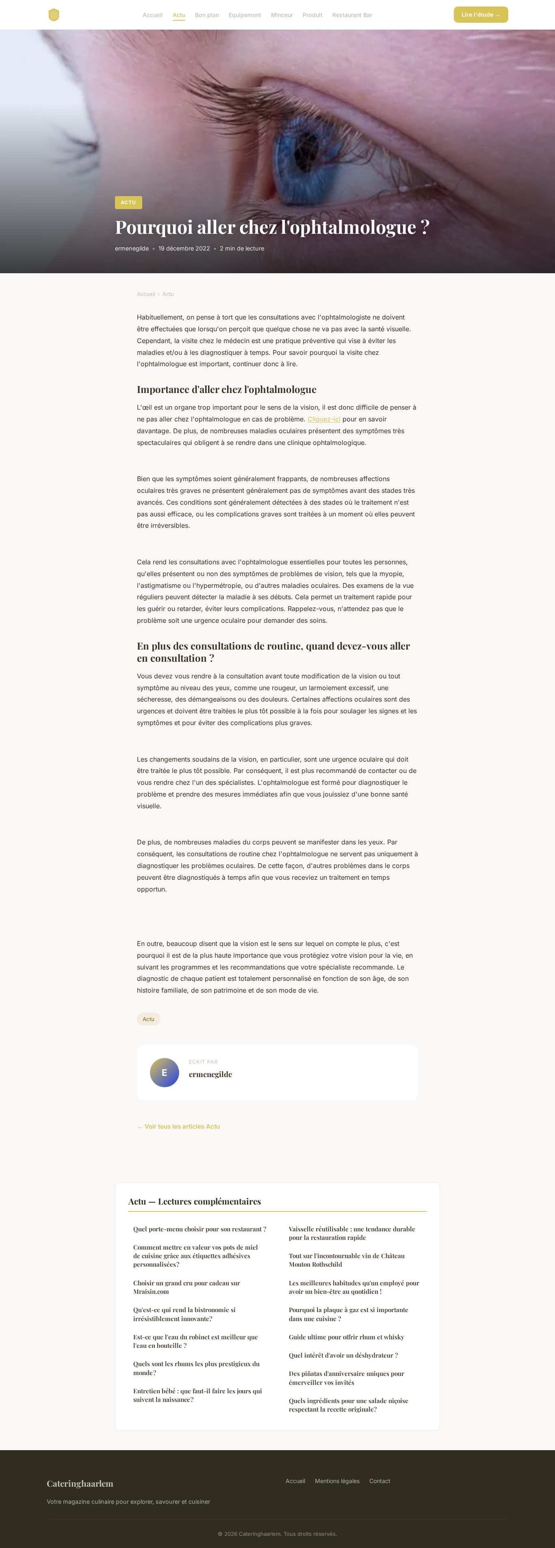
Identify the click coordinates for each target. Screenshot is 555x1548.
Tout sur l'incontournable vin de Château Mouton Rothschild (347, 1260)
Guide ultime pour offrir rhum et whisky (346, 1337)
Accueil (153, 14)
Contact (379, 1480)
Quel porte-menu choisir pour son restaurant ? (199, 1229)
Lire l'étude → (481, 14)
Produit (313, 14)
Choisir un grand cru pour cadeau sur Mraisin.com (186, 1287)
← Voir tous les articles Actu (178, 1126)
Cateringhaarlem (80, 1483)
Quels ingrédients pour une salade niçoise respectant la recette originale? (348, 1405)
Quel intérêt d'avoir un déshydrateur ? (343, 1355)
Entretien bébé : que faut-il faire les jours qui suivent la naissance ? (197, 1395)
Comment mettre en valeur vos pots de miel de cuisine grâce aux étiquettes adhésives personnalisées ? (195, 1256)
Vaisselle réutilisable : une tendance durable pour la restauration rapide (352, 1233)
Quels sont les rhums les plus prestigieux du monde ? (196, 1368)
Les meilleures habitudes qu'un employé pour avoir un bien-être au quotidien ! (354, 1287)
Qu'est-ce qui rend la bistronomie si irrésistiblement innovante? (184, 1314)
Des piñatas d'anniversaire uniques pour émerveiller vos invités (346, 1377)
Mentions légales (337, 1480)
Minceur (282, 14)
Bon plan (207, 14)
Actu (179, 14)
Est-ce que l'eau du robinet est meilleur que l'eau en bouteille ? (195, 1341)
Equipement (245, 14)
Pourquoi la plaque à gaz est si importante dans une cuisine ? (348, 1314)
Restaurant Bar (352, 14)
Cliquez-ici (324, 419)
